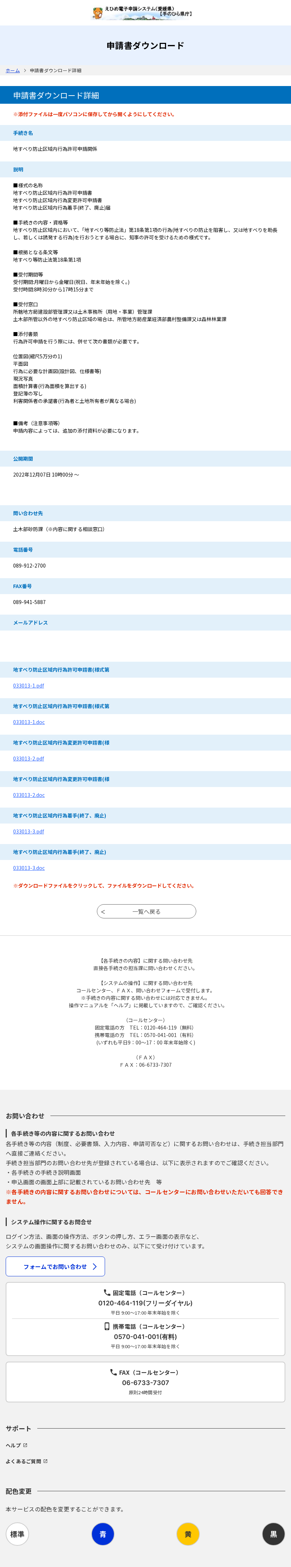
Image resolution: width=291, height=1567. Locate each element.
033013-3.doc (29, 867)
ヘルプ (13, 1445)
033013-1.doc (29, 721)
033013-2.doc (29, 794)
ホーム (13, 70)
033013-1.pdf (28, 685)
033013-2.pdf (28, 758)
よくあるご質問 (23, 1461)
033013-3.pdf (28, 831)
